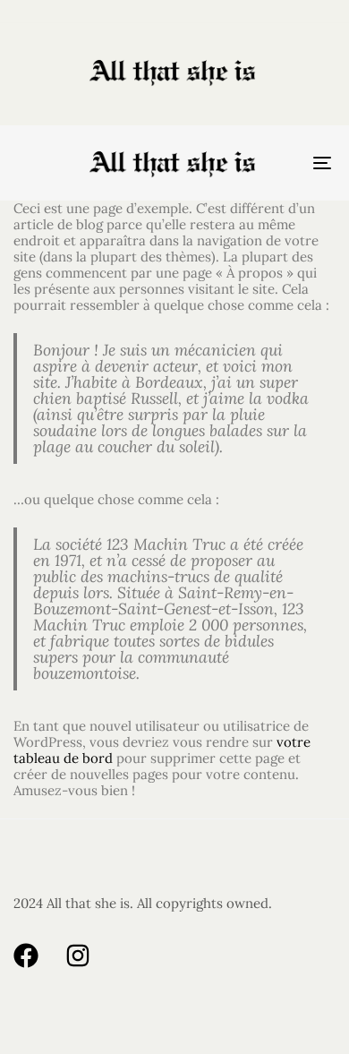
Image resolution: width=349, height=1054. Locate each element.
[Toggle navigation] (278, 163)
